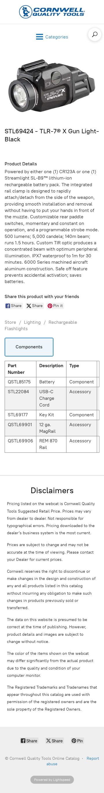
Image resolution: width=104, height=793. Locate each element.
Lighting (32, 322)
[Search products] (94, 34)
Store (10, 322)
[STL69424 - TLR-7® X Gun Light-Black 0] (52, 87)
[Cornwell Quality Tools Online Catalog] (52, 12)
